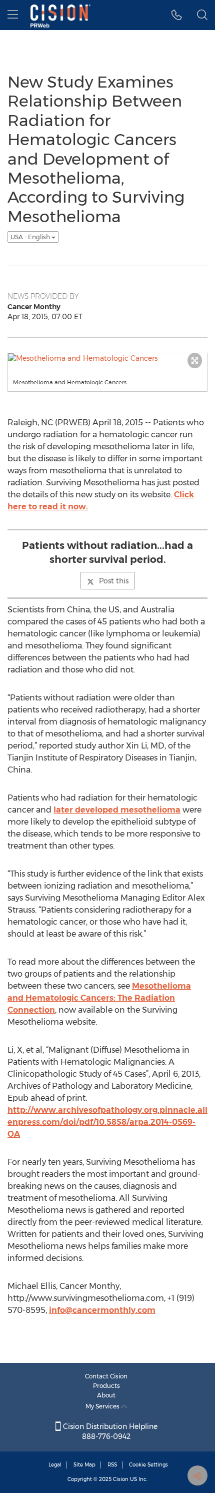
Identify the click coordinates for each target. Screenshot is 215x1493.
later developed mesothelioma (117, 810)
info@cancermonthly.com (102, 1310)
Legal (55, 1464)
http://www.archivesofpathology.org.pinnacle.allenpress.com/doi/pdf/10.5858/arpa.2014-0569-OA (108, 1122)
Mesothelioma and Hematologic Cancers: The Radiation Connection (99, 998)
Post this (113, 580)
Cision (120, 1479)
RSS (112, 1464)
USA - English (31, 237)
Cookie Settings (148, 1464)
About (106, 1395)
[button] (177, 15)
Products (106, 1385)
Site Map (85, 1464)
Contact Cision (106, 1376)
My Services (103, 1406)
